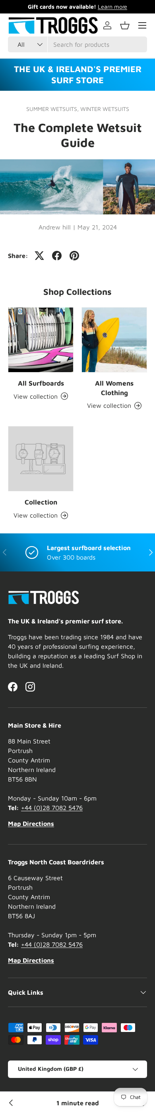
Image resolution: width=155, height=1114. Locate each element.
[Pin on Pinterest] (74, 255)
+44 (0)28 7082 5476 (52, 807)
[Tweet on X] (39, 255)
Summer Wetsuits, (53, 108)
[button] (125, 25)
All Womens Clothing (114, 388)
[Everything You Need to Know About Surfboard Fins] (11, 1103)
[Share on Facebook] (57, 255)
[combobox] (77, 44)
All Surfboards (41, 383)
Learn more (112, 6)
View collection (36, 515)
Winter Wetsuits (104, 108)
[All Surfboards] (40, 340)
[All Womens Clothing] (114, 340)
